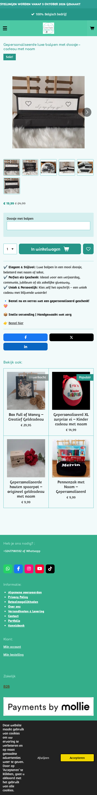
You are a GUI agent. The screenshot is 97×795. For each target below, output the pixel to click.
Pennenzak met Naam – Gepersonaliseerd (71, 487)
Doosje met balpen (20, 218)
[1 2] (10, 249)
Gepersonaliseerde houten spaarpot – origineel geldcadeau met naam (25, 489)
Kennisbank (16, 625)
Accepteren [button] (77, 758)
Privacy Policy (18, 597)
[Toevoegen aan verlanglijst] (88, 249)
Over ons (14, 606)
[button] (11, 167)
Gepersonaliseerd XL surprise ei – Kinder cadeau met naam (71, 419)
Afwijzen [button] (43, 758)
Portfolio (14, 621)
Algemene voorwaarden (25, 592)
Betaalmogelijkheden (23, 602)
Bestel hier (16, 323)
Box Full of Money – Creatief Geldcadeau (26, 417)
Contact (13, 616)
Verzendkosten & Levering (26, 611)
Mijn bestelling (13, 655)
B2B (6, 686)
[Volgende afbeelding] (86, 112)
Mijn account (12, 647)
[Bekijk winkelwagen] (92, 28)
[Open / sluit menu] (5, 28)
